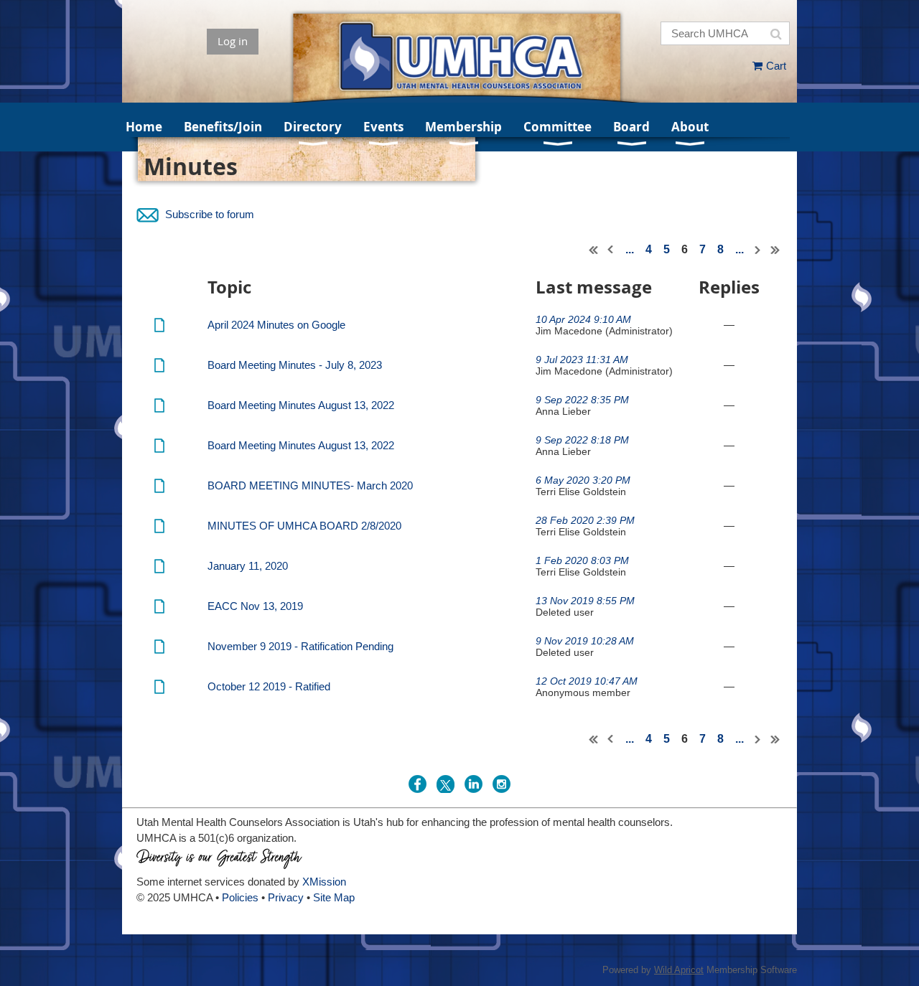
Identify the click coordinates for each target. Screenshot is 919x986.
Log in (233, 41)
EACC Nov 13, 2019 (255, 606)
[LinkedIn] (473, 784)
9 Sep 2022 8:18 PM (582, 440)
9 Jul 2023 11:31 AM (582, 359)
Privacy (286, 897)
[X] (445, 784)
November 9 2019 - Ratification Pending (300, 646)
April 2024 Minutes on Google (276, 325)
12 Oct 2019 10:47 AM (587, 681)
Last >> (775, 250)
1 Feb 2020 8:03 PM (582, 560)
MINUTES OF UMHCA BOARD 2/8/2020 (304, 526)
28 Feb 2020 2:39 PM (585, 520)
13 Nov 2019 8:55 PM (585, 600)
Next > (758, 250)
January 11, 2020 (247, 566)
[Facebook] (417, 784)
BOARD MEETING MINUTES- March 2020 (310, 485)
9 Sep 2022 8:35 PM (582, 399)
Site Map (334, 897)
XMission (324, 881)
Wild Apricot (679, 969)
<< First (594, 250)
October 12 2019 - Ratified (268, 686)
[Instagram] (501, 784)
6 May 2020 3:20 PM (583, 480)
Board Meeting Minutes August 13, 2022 (300, 405)
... (629, 249)
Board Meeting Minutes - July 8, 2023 (294, 365)
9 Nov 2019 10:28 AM (585, 641)
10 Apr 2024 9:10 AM (583, 319)
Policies (240, 897)
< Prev (611, 250)
